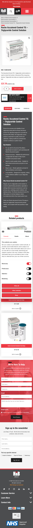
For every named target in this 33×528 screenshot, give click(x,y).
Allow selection (16, 290)
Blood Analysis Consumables (8, 19)
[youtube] (19, 489)
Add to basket (17, 88)
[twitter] (4, 489)
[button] (29, 38)
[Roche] (4, 98)
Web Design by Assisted (16, 485)
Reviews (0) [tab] (26, 108)
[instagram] (14, 489)
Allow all (16, 285)
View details (16, 6)
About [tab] (27, 236)
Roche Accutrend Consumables (8, 21)
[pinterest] (29, 489)
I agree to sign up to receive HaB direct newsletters (15, 412)
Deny (16, 295)
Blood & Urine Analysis (10, 17)
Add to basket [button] (15, 308)
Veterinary (27, 455)
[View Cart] (16, 11)
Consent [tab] (6, 236)
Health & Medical (6, 455)
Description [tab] (8, 108)
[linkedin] (24, 489)
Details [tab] (17, 236)
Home (2, 17)
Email (5, 393)
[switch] (29, 268)
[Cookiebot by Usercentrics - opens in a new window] (24, 232)
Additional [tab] (17, 108)
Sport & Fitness (18, 455)
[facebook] (9, 489)
